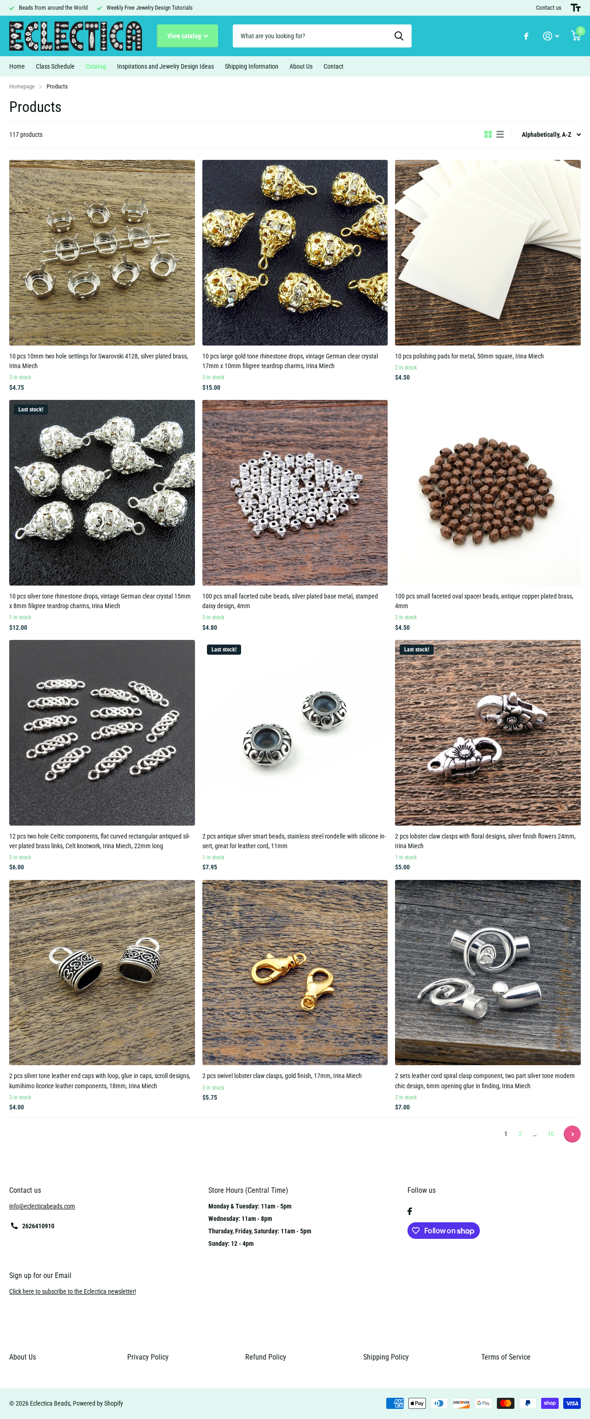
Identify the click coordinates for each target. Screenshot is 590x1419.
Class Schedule (55, 66)
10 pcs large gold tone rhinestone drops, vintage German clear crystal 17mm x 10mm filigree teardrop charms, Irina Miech (290, 360)
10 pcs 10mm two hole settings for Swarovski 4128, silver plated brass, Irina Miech (98, 360)
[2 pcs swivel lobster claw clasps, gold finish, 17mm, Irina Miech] (295, 973)
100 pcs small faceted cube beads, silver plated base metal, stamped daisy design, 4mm (290, 601)
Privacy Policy (148, 1357)
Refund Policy (265, 1357)
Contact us (548, 7)
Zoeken (399, 35)
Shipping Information (251, 66)
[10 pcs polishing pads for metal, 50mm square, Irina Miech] (488, 253)
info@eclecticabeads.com (42, 1206)
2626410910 (38, 1226)
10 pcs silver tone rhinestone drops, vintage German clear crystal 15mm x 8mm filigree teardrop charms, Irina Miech (100, 601)
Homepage (22, 86)
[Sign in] (551, 36)
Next (572, 1134)
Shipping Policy (386, 1357)
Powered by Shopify (98, 1403)
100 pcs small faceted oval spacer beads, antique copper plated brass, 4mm (484, 601)
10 (551, 1134)
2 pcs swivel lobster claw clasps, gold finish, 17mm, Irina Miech (282, 1075)
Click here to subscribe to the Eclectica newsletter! (72, 1291)
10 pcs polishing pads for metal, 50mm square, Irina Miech (469, 356)
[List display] (500, 135)
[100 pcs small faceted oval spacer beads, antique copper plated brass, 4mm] (488, 493)
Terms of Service (506, 1357)
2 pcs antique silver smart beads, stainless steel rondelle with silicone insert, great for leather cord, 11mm (294, 841)
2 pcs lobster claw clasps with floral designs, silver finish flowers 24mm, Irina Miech (485, 841)
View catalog (184, 36)
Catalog (96, 66)
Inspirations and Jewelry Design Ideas (165, 66)
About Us (301, 66)
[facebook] (409, 1211)
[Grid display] (488, 135)
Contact (333, 66)
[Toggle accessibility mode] (576, 8)
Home (17, 66)
